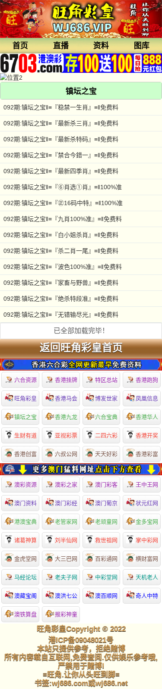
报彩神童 (66, 614)
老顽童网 (106, 521)
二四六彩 (106, 435)
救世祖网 (106, 540)
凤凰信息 (147, 398)
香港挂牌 (66, 380)
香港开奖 (147, 435)
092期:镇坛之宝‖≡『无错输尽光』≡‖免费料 (60, 314)
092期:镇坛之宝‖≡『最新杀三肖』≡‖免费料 (60, 123)
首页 (20, 45)
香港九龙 (66, 417)
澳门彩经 (66, 503)
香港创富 (25, 454)
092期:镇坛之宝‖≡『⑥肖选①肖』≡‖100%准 (62, 187)
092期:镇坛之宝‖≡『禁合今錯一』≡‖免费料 (60, 155)
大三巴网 (66, 558)
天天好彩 (106, 454)
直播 (61, 45)
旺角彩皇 (25, 398)
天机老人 (147, 577)
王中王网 (147, 484)
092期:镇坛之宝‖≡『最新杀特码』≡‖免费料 (60, 139)
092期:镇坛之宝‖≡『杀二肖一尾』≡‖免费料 (60, 250)
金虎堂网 (25, 558)
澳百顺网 (106, 595)
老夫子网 (66, 577)
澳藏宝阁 (25, 595)
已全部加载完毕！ (81, 330)
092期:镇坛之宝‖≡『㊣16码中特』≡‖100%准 (63, 203)
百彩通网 (106, 558)
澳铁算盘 (25, 614)
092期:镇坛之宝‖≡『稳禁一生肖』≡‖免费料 (60, 107)
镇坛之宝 (25, 417)
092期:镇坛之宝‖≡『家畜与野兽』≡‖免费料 (60, 282)
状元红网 (147, 503)
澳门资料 (25, 503)
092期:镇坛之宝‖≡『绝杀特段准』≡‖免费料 (60, 298)
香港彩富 (147, 454)
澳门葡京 (106, 503)
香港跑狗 (147, 380)
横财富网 (147, 558)
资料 (101, 45)
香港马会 (66, 398)
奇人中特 (147, 595)
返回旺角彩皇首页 (81, 347)
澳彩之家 (66, 484)
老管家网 (66, 521)
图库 (141, 45)
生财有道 (25, 435)
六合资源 (25, 380)
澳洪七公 (66, 595)
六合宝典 (106, 417)
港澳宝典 (25, 521)
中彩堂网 (106, 577)
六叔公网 (66, 454)
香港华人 (147, 417)
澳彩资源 (25, 484)
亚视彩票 (66, 435)
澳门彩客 (106, 484)
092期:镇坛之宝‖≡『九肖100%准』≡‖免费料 (62, 218)
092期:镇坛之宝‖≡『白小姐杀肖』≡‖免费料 (60, 234)
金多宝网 (147, 521)
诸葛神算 (25, 540)
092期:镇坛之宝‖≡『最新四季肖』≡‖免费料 (60, 171)
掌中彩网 (147, 540)
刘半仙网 (66, 540)
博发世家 (106, 398)
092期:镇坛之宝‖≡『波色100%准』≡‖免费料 (62, 266)
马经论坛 (25, 577)
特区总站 (106, 380)
